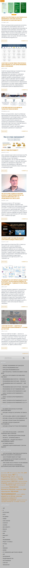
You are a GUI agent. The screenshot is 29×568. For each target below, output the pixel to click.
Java (25, 473)
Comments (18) (24, 40)
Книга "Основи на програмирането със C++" (15, 402)
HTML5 (4, 531)
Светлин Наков (5, 481)
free (19, 472)
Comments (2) (25, 348)
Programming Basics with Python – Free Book (15, 387)
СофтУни (14, 481)
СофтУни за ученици (22, 481)
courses (5, 525)
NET (14, 475)
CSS (11, 472)
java (4, 533)
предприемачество (8, 558)
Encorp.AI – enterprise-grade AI (11, 437)
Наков (20, 479)
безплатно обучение (8, 489)
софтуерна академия (8, 500)
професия (18, 494)
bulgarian (5, 516)
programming (6, 539)
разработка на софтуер (8, 496)
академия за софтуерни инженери (17, 483)
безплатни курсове (21, 485)
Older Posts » (25, 353)
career (4, 518)
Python (5, 543)
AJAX (2, 472)
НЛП (4, 554)
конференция (19, 489)
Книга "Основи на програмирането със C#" (15, 400)
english (5, 529)
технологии (22, 501)
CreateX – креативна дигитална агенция (14, 435)
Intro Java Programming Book (11, 369)
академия (4, 483)
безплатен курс (11, 485)
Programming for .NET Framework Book (14, 389)
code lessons (6, 520)
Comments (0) (25, 89)
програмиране (8, 493)
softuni (13, 477)
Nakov (10, 475)
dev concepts (6, 527)
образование (5, 491)
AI (3, 510)
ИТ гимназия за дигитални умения (12, 552)
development (14, 472)
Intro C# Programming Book (10, 367)
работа (23, 494)
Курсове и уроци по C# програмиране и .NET (15, 418)
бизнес (5, 550)
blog (4, 514)
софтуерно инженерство (7, 501)
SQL (22, 477)
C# (8, 473)
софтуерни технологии (22, 500)
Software (18, 477)
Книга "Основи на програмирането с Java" (14, 391)
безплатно (13, 487)
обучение (14, 491)
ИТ (17, 479)
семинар (19, 496)
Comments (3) (25, 131)
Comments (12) (24, 306)
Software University (8, 443)
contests (5, 522)
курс (24, 489)
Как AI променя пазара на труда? (12, 457)
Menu (2, 1)
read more (4, 41)
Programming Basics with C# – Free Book (14, 379)
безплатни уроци (5, 487)
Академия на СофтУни (8, 479)
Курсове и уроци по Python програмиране (15, 426)
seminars (5, 548)
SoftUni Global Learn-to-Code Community (14, 416)
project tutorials (8, 541)
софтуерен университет (9, 498)
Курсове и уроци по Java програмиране (14, 420)
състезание (16, 501)
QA (3, 546)
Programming (5, 477)
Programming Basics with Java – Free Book (14, 381)
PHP (17, 475)
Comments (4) (25, 170)
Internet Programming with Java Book (13, 365)
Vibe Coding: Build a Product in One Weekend (15, 462)
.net (4, 508)
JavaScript (4, 475)
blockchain (6, 512)
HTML (22, 472)
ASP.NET (5, 472)
